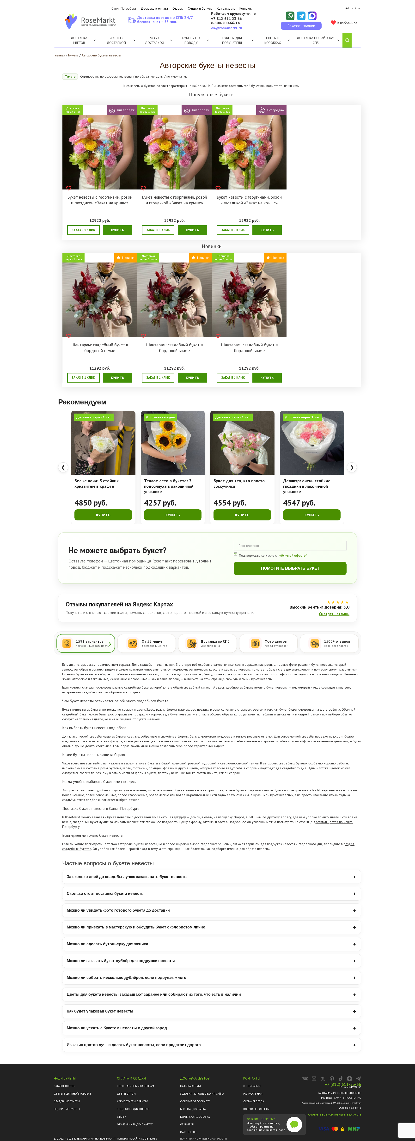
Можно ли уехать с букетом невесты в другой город (117, 1028)
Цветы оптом (126, 1093)
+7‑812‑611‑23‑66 (226, 19)
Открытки (187, 1124)
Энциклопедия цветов (133, 1109)
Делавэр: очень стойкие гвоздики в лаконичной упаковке (306, 486)
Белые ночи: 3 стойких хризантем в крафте (96, 483)
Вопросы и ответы (256, 1109)
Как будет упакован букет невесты (100, 1011)
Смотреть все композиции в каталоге (334, 1114)
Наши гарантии (190, 1086)
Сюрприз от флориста (195, 1101)
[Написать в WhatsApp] (290, 16)
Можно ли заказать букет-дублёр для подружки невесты (121, 961)
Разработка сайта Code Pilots (137, 1138)
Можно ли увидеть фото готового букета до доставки (118, 910)
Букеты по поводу (191, 40)
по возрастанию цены (116, 76)
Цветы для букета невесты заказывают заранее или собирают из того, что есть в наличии (154, 994)
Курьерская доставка (195, 1116)
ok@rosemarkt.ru (226, 27)
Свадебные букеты (67, 1101)
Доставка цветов (79, 40)
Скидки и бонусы (200, 8)
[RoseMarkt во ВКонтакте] (305, 1078)
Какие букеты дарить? (132, 1101)
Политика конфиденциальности (203, 1138)
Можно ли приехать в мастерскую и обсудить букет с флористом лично (136, 927)
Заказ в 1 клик (83, 230)
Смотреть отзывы (334, 613)
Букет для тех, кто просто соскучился (239, 483)
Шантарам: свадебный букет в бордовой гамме (99, 347)
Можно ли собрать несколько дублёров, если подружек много (126, 978)
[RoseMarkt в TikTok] (340, 1078)
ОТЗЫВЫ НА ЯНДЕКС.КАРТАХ (135, 1124)
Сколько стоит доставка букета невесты (106, 893)
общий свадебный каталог (192, 687)
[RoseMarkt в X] (323, 1078)
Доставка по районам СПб (316, 40)
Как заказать (226, 8)
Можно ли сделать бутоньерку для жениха (107, 944)
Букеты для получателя (232, 40)
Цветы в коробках (272, 40)
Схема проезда (253, 1101)
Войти (354, 8)
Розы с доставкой (154, 40)
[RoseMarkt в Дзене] (349, 1078)
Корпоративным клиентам (135, 1086)
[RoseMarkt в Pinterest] (332, 1078)
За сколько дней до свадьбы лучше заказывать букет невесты (127, 877)
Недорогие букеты (67, 1109)
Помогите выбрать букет (290, 568)
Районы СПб (188, 1132)
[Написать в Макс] (312, 16)
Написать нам (252, 1093)
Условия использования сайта (202, 1093)
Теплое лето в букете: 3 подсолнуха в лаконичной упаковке (169, 486)
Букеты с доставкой (116, 40)
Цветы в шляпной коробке (72, 1093)
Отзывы (177, 8)
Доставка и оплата (154, 8)
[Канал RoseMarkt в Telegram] (358, 1078)
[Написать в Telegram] (301, 16)
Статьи (121, 1116)
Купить (117, 230)
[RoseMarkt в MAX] (314, 1078)
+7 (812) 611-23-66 (343, 1084)
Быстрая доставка (193, 1109)
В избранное (347, 22)
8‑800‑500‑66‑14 (225, 23)
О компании (252, 1086)
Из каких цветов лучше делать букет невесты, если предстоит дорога (134, 1045)
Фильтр (70, 76)
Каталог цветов (64, 1086)
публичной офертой (292, 555)
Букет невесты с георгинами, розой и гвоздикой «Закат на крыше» (99, 200)
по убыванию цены (149, 76)
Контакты (245, 8)
